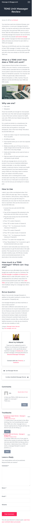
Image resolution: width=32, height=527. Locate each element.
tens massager (7, 328)
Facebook (16, 363)
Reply (24, 404)
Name (4, 488)
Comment (5, 466)
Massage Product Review (13, 327)
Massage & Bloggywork (10, 2)
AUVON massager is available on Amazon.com (15, 274)
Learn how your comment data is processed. (16, 521)
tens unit (14, 328)
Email (4, 496)
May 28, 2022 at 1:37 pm (23, 392)
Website (4, 505)
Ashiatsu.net (19, 351)
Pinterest (20, 361)
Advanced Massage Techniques (16, 355)
